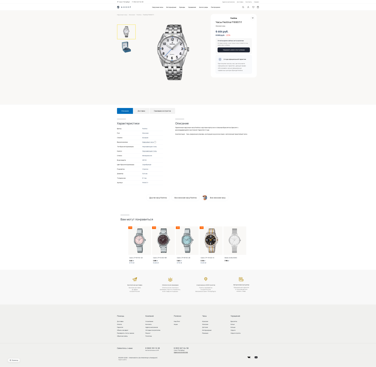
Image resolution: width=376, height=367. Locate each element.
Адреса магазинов (228, 2)
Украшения (192, 7)
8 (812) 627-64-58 (181, 348)
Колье (233, 324)
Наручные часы (157, 7)
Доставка (240, 2)
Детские (205, 327)
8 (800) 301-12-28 (152, 348)
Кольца (233, 327)
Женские (205, 324)
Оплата (119, 324)
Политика (148, 336)
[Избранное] (253, 7)
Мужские (205, 321)
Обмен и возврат (122, 330)
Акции (176, 324)
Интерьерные (171, 7)
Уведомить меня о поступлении (234, 50)
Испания (145, 138)
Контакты (249, 2)
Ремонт (147, 333)
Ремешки (205, 333)
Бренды (182, 7)
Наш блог (177, 321)
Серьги (233, 330)
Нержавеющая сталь (149, 151)
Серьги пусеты (235, 333)
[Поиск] (243, 7)
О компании (149, 321)
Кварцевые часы (148, 142)
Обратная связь (122, 336)
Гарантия (120, 327)
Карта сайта (122, 360)
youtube (256, 357)
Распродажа (215, 7)
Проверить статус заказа (125, 333)
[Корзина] (258, 7)
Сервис (256, 2)
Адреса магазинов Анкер (181, 352)
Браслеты (234, 321)
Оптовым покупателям (152, 330)
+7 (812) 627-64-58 (137, 2)
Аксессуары (203, 7)
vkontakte (248, 357)
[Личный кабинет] (248, 7)
